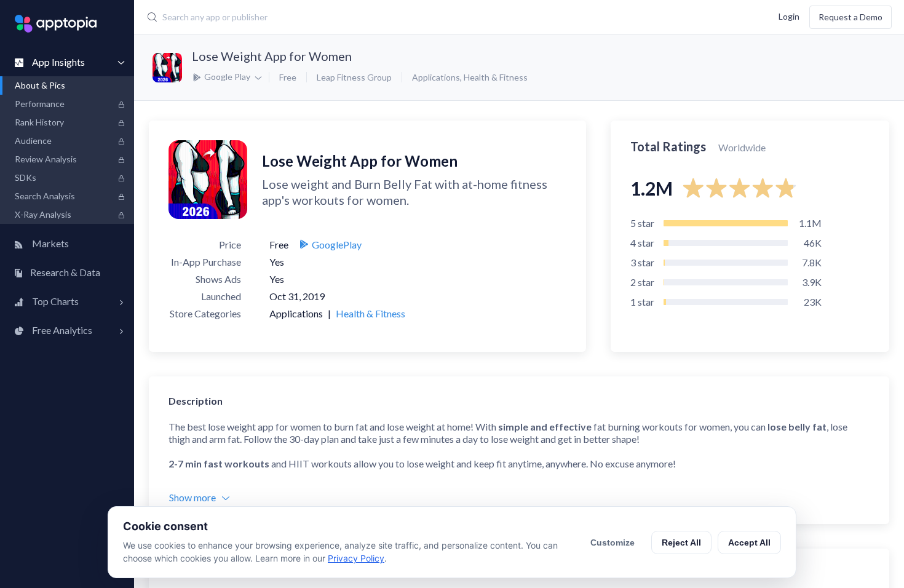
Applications (436, 77)
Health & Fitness (496, 77)
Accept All (749, 542)
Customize (612, 542)
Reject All (681, 542)
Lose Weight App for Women (272, 56)
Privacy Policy (356, 558)
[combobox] (381, 17)
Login (789, 15)
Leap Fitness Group (354, 77)
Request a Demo (850, 17)
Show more (192, 497)
